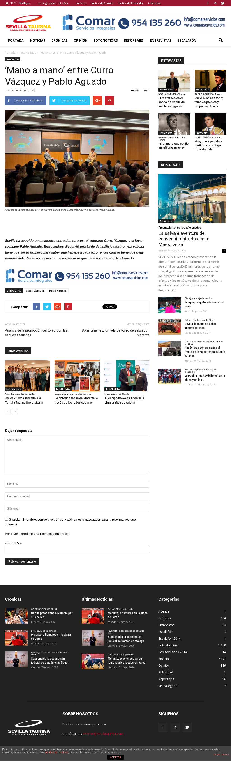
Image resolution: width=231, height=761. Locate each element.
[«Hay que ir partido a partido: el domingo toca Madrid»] (210, 124)
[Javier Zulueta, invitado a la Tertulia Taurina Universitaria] (27, 375)
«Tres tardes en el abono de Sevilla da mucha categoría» (171, 102)
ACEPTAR (115, 757)
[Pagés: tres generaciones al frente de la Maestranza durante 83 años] (169, 348)
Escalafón (187, 40)
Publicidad (165, 672)
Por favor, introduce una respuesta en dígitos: (37, 533)
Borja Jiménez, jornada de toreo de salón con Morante (115, 332)
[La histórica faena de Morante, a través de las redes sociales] (77, 375)
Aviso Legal (154, 3)
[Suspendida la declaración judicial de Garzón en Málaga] (16, 659)
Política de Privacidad (131, 3)
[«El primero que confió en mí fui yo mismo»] (174, 124)
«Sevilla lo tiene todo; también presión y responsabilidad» (209, 102)
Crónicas (59, 40)
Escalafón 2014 (169, 638)
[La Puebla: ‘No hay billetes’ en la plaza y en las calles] (169, 376)
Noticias (37, 40)
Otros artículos (18, 351)
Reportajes (134, 40)
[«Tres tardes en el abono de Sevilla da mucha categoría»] (174, 81)
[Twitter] (222, 3)
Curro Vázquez (35, 290)
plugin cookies (221, 754)
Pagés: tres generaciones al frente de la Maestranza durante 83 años (205, 351)
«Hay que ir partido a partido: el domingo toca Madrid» (208, 145)
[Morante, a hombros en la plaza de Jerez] (16, 638)
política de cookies (56, 752)
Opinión (81, 40)
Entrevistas (160, 40)
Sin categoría (167, 686)
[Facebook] (207, 3)
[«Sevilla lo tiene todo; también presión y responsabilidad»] (210, 81)
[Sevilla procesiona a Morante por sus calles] (16, 616)
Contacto (81, 3)
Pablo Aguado (58, 290)
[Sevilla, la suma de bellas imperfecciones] (169, 327)
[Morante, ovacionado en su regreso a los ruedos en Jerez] (93, 661)
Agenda (163, 611)
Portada (16, 40)
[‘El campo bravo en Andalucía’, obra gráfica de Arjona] (126, 375)
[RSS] (215, 3)
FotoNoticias (106, 40)
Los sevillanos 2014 (172, 652)
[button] (220, 40)
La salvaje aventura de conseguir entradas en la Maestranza (183, 239)
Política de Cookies (102, 3)
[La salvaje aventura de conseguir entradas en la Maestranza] (192, 198)
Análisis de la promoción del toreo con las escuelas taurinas (36, 332)
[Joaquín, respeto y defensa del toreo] (169, 305)
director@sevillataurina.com (103, 733)
